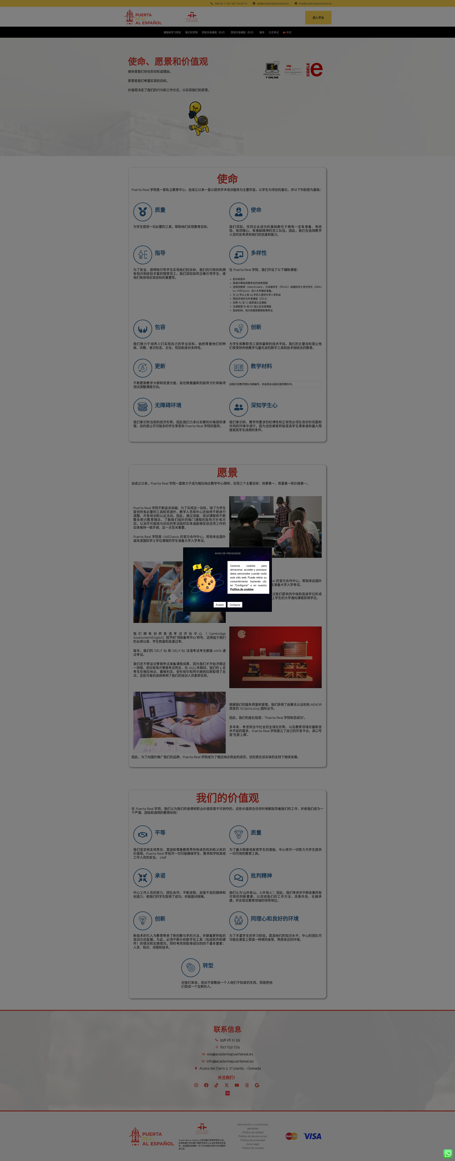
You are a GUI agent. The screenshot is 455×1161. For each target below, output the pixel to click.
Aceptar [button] (220, 604)
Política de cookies (241, 589)
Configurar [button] (235, 604)
